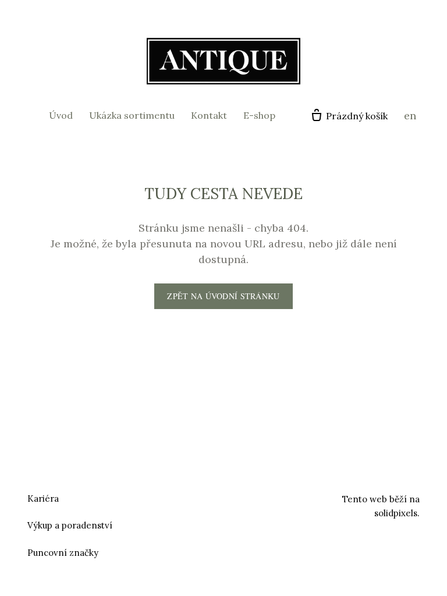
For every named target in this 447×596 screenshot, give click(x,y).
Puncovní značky (62, 552)
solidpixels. (397, 513)
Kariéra (43, 498)
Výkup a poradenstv (68, 525)
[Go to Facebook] (209, 497)
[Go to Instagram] (237, 497)
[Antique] (223, 61)
